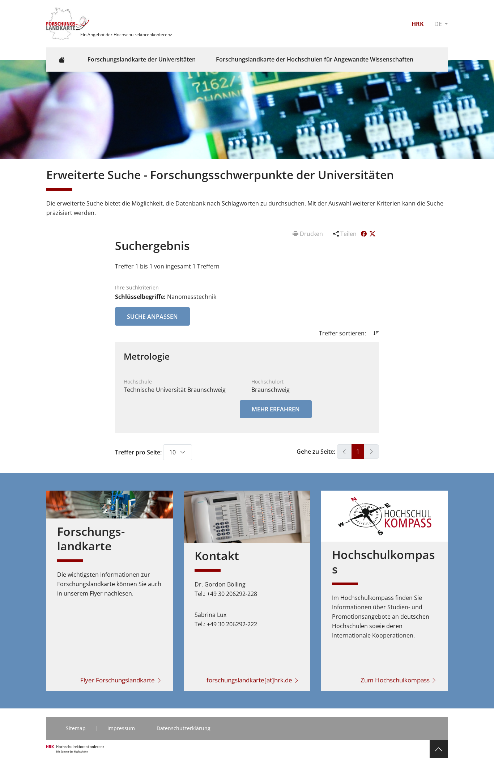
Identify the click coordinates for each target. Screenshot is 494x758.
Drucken (311, 234)
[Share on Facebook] (364, 234)
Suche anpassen (152, 317)
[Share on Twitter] (372, 234)
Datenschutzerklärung (183, 728)
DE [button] (438, 24)
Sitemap (76, 728)
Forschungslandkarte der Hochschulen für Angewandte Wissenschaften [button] (314, 59)
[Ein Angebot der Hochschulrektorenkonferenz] (68, 23)
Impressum (121, 728)
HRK (418, 24)
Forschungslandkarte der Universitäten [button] (142, 59)
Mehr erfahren (276, 409)
